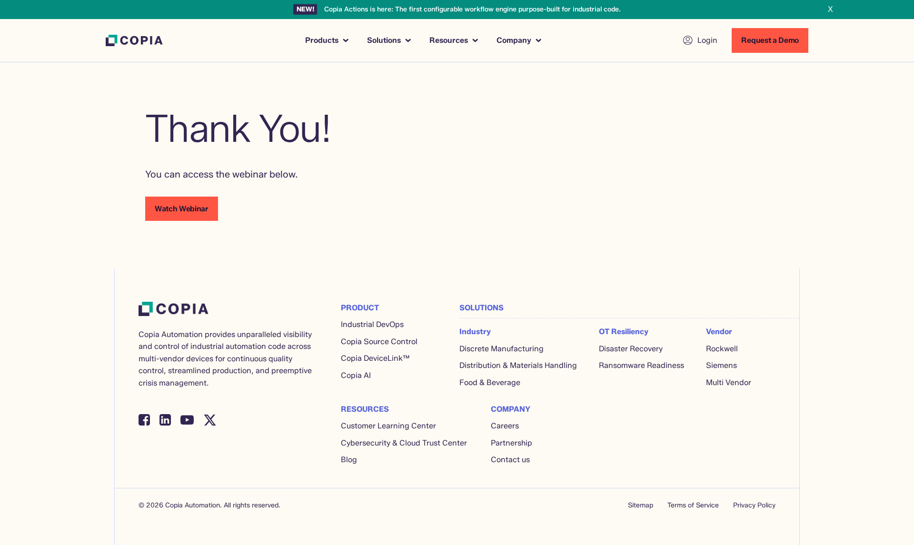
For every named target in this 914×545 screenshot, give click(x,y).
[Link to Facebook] (144, 419)
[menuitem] (327, 40)
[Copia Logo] (134, 40)
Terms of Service (693, 505)
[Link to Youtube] (187, 419)
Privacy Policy (754, 505)
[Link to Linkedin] (165, 419)
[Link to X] (210, 419)
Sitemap (640, 505)
